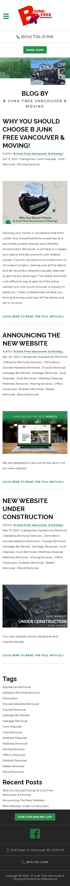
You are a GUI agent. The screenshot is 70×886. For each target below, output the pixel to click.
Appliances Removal (52, 356)
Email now (35, 50)
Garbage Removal (44, 373)
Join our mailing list (35, 817)
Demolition (52, 362)
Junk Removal (26, 378)
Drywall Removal (53, 367)
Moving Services (28, 164)
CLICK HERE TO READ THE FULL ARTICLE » (33, 316)
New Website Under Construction (26, 806)
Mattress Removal (15, 383)
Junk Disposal (46, 159)
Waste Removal (13, 766)
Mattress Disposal (50, 378)
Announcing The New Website (23, 800)
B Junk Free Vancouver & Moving (39, 877)
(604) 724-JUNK (36, 36)
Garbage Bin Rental (16, 373)
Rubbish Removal (31, 389)
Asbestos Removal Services (23, 362)
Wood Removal (28, 394)
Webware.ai (49, 879)
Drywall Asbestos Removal (21, 367)
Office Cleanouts (14, 755)
